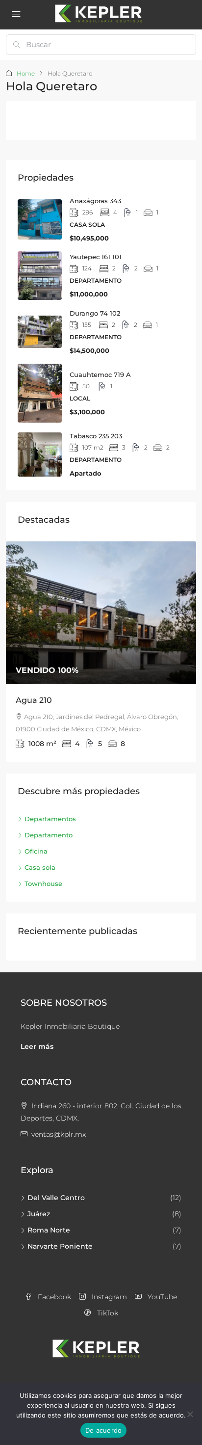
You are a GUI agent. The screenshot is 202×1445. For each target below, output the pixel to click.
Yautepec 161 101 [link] (96, 257)
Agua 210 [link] (34, 700)
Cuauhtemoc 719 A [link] (100, 374)
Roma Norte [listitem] (48, 1230)
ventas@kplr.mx (58, 1134)
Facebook (53, 1296)
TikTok (106, 1313)
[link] (101, 612)
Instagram (108, 1296)
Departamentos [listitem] (50, 819)
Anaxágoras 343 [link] (95, 201)
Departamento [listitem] (49, 835)
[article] (101, 651)
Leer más (37, 1046)
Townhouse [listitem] (43, 883)
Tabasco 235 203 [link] (96, 436)
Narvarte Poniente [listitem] (60, 1246)
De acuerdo (103, 1430)
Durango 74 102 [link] (95, 313)
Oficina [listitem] (36, 851)
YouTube (161, 1296)
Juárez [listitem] (38, 1213)
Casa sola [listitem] (40, 867)
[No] (190, 1414)
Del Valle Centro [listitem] (56, 1197)
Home (26, 73)
